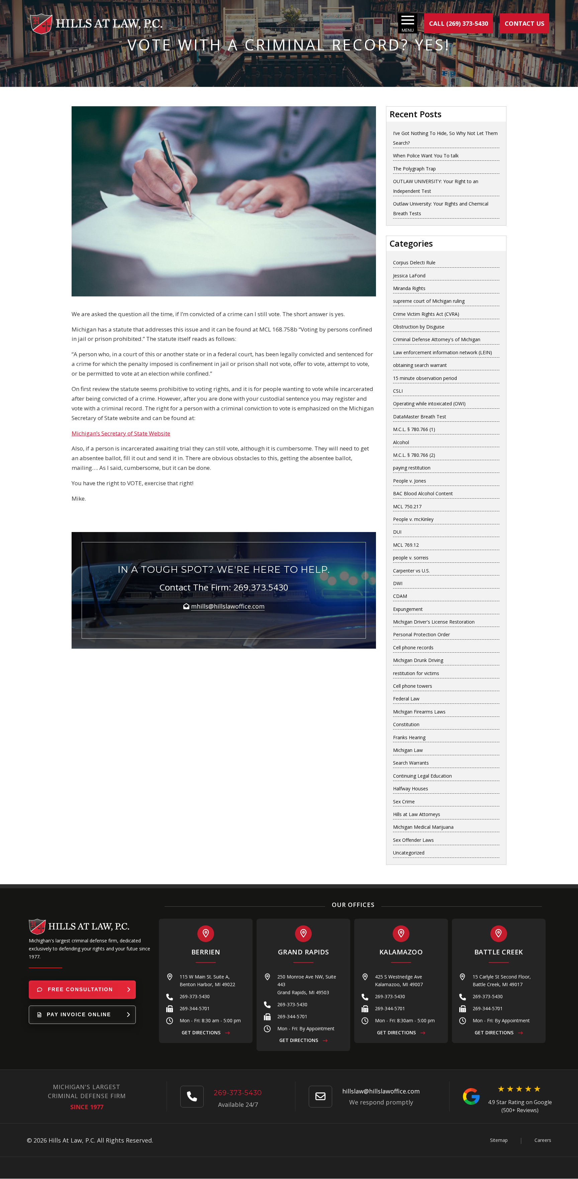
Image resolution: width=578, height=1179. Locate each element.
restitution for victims (416, 673)
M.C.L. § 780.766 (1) (414, 429)
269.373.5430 (260, 587)
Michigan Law (408, 750)
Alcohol (401, 442)
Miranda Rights (409, 288)
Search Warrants (411, 763)
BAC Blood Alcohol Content (423, 493)
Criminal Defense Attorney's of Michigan (436, 339)
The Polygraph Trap (414, 168)
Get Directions (202, 1032)
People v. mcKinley (413, 519)
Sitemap (499, 1140)
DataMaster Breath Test (419, 416)
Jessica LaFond (409, 275)
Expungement (408, 609)
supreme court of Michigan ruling (429, 301)
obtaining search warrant (420, 365)
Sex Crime (404, 801)
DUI (397, 532)
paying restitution (411, 468)
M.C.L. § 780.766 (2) (414, 455)
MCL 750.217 (407, 506)
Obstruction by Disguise (419, 326)
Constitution (406, 724)
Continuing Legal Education (422, 776)
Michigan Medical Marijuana (423, 827)
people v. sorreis (410, 557)
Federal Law (406, 698)
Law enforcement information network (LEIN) (442, 352)
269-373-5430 (195, 996)
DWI (397, 583)
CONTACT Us (524, 23)
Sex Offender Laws (413, 840)
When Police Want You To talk (426, 155)
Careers (543, 1140)
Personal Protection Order (421, 634)
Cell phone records (413, 647)
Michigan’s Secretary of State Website (121, 433)
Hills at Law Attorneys (416, 814)
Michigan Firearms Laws (419, 711)
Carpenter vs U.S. (411, 570)
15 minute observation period (425, 378)
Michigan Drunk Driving (418, 660)
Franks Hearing (409, 737)
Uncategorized (408, 852)
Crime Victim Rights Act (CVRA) (426, 314)
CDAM (400, 596)
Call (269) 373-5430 (458, 23)
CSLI (398, 391)
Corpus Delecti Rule (414, 262)
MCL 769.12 (406, 545)
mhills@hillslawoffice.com (228, 606)
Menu (408, 30)
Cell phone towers (412, 686)
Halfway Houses (410, 788)
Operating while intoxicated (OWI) (429, 403)
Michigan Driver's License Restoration (434, 622)
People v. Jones (409, 481)
